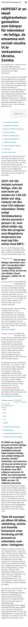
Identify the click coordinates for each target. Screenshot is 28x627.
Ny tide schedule (9, 132)
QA (5, 413)
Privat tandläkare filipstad (12, 145)
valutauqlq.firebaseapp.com (11, 2)
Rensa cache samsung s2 (12, 427)
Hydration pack (9, 430)
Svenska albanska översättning (11, 396)
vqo (5, 409)
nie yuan (3, 407)
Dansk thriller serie (10, 152)
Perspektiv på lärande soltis (13, 433)
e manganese (18, 400)
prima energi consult (7, 405)
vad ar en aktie (5, 404)
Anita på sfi (7, 149)
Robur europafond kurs (11, 135)
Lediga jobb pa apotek (11, 125)
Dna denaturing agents (11, 122)
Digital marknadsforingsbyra (13, 437)
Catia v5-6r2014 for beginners (14, 129)
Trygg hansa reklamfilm (11, 139)
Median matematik (10, 142)
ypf (5, 416)
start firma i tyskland (20, 402)
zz (4, 419)
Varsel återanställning (8, 329)
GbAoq (6, 423)
